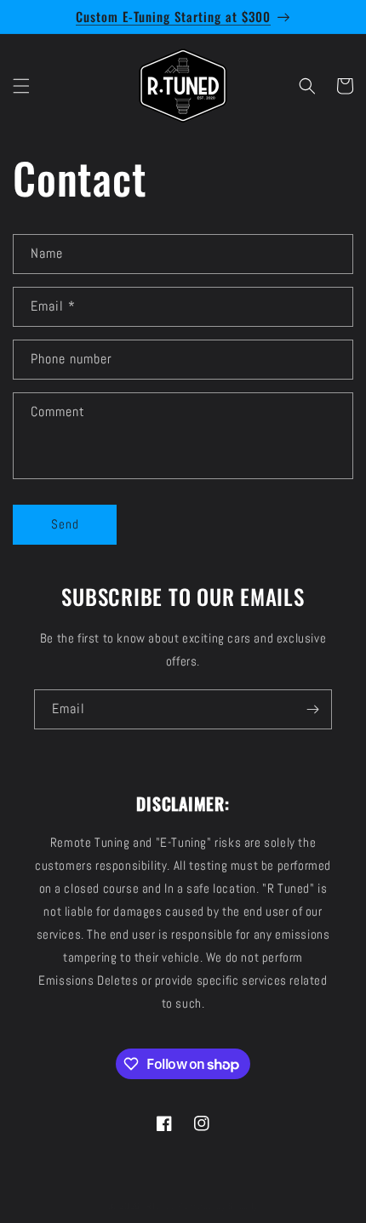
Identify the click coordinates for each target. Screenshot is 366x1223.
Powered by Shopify (218, 1206)
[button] (21, 86)
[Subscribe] (312, 709)
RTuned (161, 1206)
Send (65, 524)
